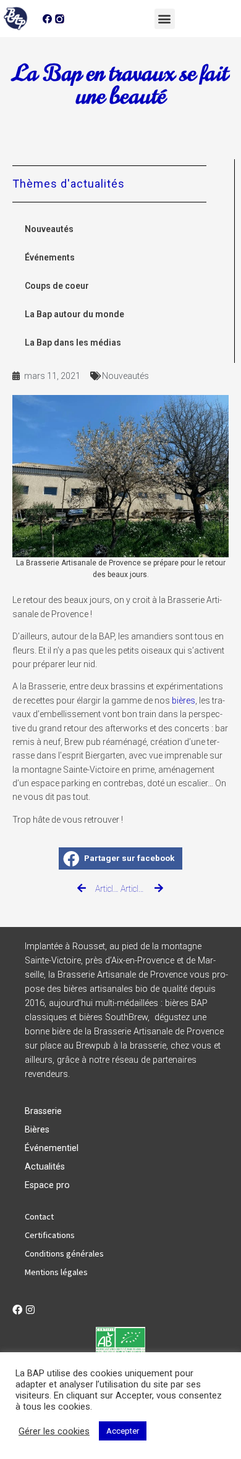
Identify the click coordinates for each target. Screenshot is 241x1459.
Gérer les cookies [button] (54, 1431)
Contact (39, 1216)
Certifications (50, 1235)
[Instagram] (30, 1310)
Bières (37, 1129)
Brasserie (43, 1111)
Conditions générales (64, 1253)
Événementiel (51, 1148)
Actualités (45, 1167)
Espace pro (47, 1185)
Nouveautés (49, 229)
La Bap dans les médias (73, 342)
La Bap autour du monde (74, 314)
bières (183, 700)
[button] (164, 19)
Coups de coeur (57, 286)
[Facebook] (17, 1310)
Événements (50, 257)
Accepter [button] (122, 1431)
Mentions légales (56, 1272)
